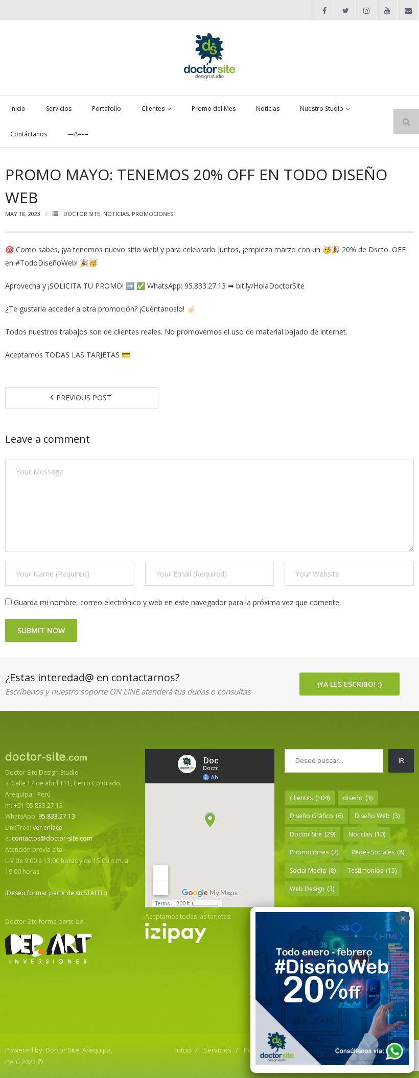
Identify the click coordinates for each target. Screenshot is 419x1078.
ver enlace (47, 827)
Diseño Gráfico (316, 815)
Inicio (183, 1050)
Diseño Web (377, 815)
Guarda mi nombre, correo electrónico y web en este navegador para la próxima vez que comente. (177, 602)
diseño (358, 798)
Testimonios (372, 870)
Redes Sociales (378, 852)
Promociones (152, 214)
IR (401, 760)
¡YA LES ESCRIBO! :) (349, 684)
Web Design (312, 888)
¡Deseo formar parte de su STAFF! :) (56, 893)
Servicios (217, 1050)
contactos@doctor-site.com (52, 838)
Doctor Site (81, 214)
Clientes (310, 798)
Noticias (116, 214)
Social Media (313, 870)
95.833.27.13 (56, 816)
